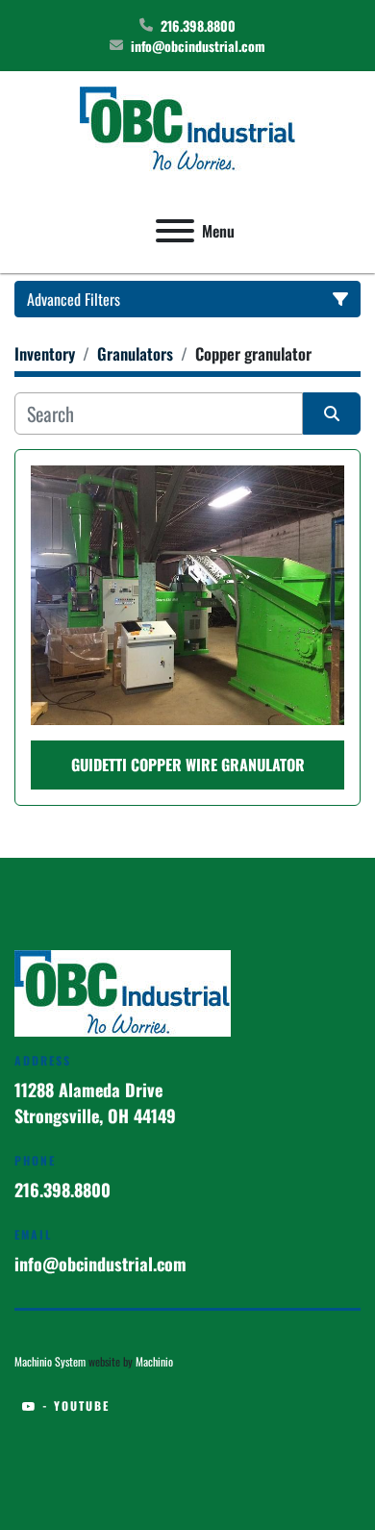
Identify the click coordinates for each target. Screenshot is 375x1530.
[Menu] (175, 230)
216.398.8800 (198, 25)
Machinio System (50, 1361)
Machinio (154, 1361)
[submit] (332, 413)
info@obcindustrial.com (198, 46)
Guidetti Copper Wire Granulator (188, 764)
